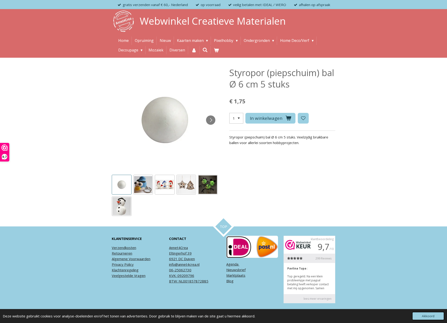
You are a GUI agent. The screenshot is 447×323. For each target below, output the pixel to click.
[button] (122, 185)
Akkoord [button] (428, 316)
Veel (115, 275)
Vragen (139, 275)
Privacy (117, 264)
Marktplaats (235, 275)
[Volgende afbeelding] (210, 120)
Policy (128, 264)
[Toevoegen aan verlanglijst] (303, 118)
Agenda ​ (232, 264)
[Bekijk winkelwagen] (216, 50)
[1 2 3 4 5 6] (236, 118)
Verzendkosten (124, 247)
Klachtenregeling (125, 270)
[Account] (193, 50)
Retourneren (122, 253)
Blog (230, 281)
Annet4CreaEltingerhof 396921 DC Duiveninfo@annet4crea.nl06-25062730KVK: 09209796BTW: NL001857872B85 (188, 264)
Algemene (120, 258)
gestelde (126, 275)
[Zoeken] (205, 50)
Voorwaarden (139, 258)
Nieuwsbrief (236, 269)
